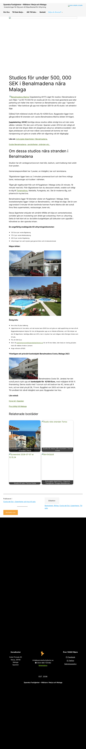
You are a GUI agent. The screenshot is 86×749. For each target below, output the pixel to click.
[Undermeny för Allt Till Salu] (36, 12)
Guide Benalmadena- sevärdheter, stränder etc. (29, 144)
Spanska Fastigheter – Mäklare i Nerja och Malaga (24, 4)
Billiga (56, 506)
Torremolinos (22, 190)
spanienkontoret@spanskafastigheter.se (29, 343)
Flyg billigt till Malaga (18, 406)
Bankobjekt (49, 506)
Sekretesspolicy (70, 664)
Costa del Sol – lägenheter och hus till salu (19, 502)
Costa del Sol (64, 506)
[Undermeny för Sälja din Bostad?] (62, 12)
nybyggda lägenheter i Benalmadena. (32, 139)
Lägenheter (74, 506)
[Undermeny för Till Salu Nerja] (23, 12)
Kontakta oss (11, 512)
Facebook (71, 657)
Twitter (71, 661)
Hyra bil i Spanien (16, 401)
